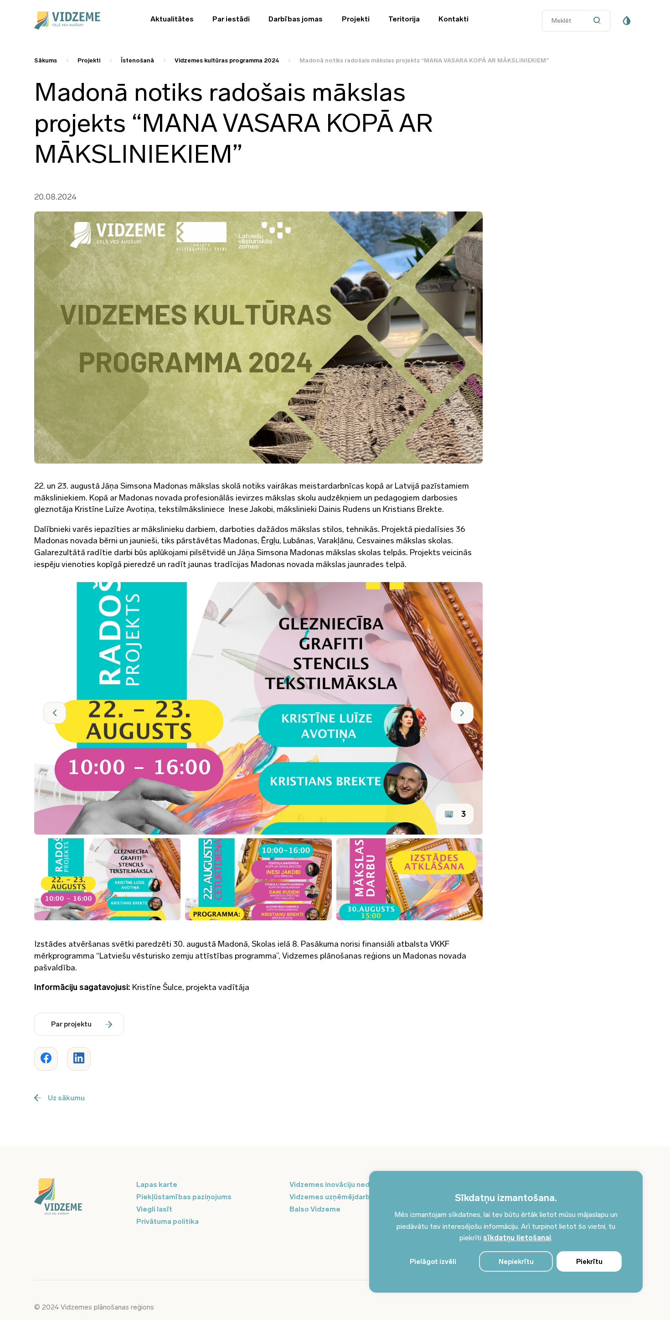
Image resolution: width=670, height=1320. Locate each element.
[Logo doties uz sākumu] (79, 1197)
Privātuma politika (167, 1221)
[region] (506, 1232)
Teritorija (404, 19)
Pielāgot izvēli (433, 1262)
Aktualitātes (172, 19)
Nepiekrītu (516, 1262)
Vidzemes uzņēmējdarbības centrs (349, 1196)
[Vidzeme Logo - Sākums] (79, 20)
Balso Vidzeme (314, 1209)
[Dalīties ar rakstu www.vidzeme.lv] (46, 1058)
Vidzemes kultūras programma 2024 (227, 60)
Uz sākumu (66, 1097)
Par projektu (71, 1024)
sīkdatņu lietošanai (517, 1237)
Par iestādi (231, 19)
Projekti (356, 19)
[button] (54, 713)
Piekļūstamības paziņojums (184, 1196)
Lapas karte (156, 1184)
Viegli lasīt (154, 1209)
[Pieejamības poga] (626, 20)
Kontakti (453, 19)
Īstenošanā (137, 60)
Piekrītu (589, 1262)
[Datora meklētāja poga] (599, 20)
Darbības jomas (295, 19)
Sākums (45, 60)
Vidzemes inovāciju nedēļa (334, 1184)
